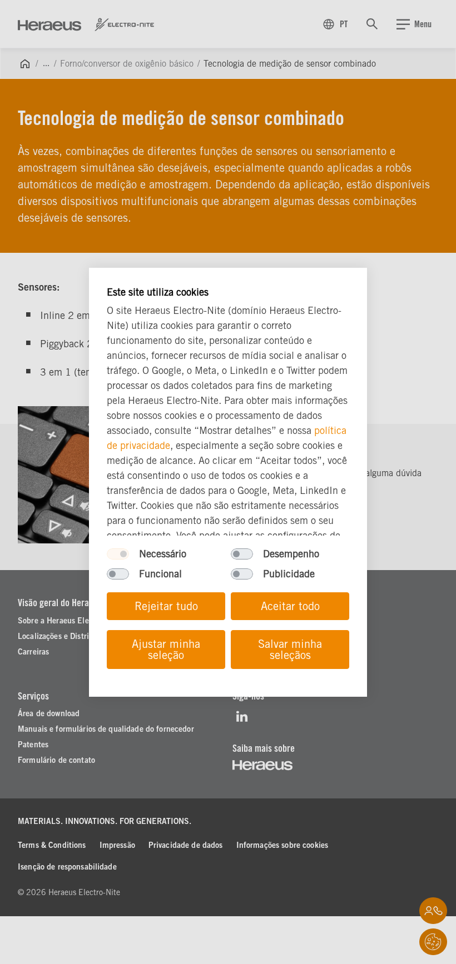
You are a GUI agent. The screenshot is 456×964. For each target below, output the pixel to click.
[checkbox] (118, 554)
